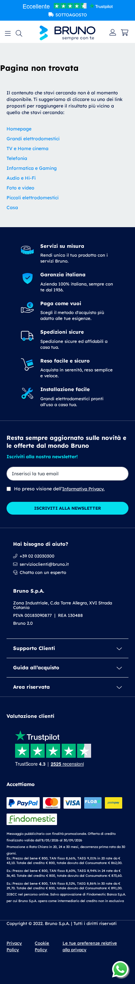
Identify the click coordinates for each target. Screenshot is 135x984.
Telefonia (17, 158)
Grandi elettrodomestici (33, 139)
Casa (12, 207)
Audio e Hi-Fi (21, 178)
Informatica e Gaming (32, 168)
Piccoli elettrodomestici (33, 198)
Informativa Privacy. (83, 488)
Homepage (19, 129)
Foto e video (20, 188)
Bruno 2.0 (23, 623)
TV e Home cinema (27, 148)
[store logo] (67, 33)
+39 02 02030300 (37, 556)
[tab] (67, 648)
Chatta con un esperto (43, 572)
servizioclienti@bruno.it (44, 564)
